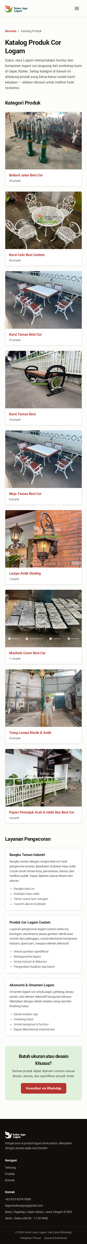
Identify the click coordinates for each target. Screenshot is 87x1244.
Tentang (10, 1167)
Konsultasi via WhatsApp (43, 1088)
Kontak (10, 1180)
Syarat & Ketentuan (55, 1238)
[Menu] (77, 8)
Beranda (10, 31)
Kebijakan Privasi (30, 1238)
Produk (10, 1174)
